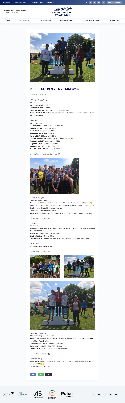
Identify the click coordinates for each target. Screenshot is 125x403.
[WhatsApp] (41, 374)
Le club (7, 20)
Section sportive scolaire (92, 20)
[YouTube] (98, 2)
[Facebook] (90, 2)
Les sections (24, 20)
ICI (59, 154)
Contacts (50, 2)
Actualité (6, 2)
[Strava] (103, 2)
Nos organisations (66, 20)
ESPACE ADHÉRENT (114, 2)
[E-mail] (48, 374)
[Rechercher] (86, 2)
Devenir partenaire (21, 2)
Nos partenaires (114, 20)
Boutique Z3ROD (37, 2)
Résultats (42, 94)
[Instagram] (94, 2)
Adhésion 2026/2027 (45, 20)
